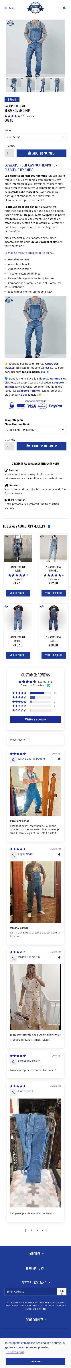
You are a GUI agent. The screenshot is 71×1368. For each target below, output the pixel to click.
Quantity (9, 146)
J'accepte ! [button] (35, 1361)
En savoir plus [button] (15, 1352)
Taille (8, 130)
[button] (13, 116)
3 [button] (37, 1230)
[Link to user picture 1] (35, 791)
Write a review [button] (35, 719)
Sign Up (62, 1292)
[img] (18, 753)
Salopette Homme (28, 390)
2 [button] (31, 1230)
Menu (12, 8)
